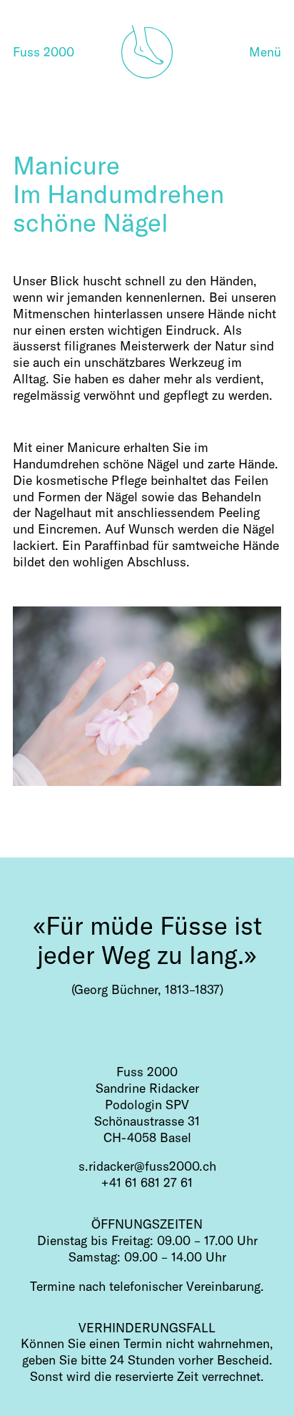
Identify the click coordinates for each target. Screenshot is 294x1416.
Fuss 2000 (43, 52)
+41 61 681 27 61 (147, 1182)
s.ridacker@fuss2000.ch (147, 1166)
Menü (265, 52)
